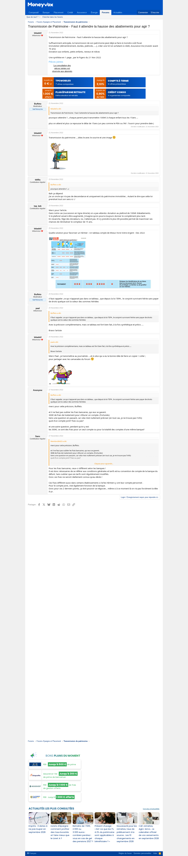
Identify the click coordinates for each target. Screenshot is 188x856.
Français (32, 853)
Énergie (94, 12)
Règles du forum (125, 853)
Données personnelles (142, 853)
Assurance (82, 12)
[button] (39, 17)
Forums (105, 12)
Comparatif (34, 12)
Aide (155, 853)
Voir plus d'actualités (151, 809)
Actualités (117, 12)
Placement (58, 12)
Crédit (70, 12)
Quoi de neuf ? (32, 17)
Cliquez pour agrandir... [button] (103, 463)
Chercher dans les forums (52, 17)
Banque (46, 12)
